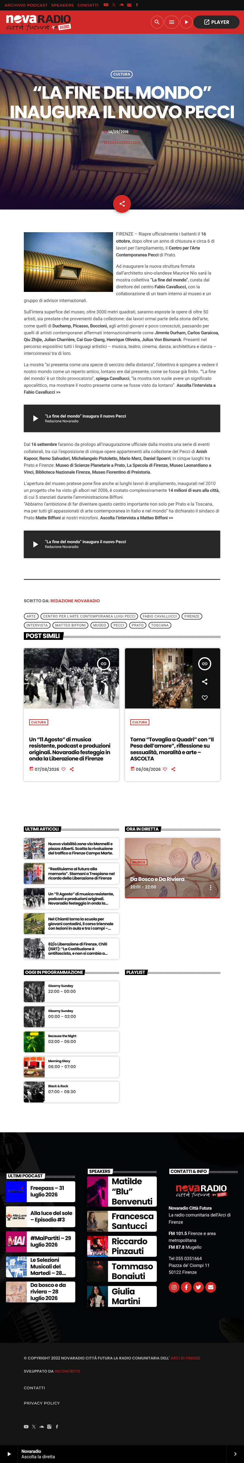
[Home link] (38, 22)
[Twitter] (198, 1287)
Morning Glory (59, 1061)
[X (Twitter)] (113, 5)
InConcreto (67, 1371)
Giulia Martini (126, 1297)
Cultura (121, 74)
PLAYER (216, 22)
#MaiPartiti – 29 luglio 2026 (50, 1242)
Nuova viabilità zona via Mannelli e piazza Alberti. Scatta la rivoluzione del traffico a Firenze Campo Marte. (80, 848)
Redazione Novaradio (75, 601)
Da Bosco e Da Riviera (157, 879)
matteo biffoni (70, 625)
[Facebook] (137, 5)
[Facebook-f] (186, 1287)
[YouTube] (106, 5)
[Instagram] (129, 5)
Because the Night (62, 1036)
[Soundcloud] (121, 5)
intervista (37, 625)
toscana (160, 625)
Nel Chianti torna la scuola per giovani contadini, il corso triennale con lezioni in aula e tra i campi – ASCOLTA (80, 926)
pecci (119, 625)
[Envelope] (210, 1287)
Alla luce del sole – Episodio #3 (51, 1217)
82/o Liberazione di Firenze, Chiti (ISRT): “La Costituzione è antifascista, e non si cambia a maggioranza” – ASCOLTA (77, 951)
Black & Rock (58, 1086)
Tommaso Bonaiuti (132, 1271)
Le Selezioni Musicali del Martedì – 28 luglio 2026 (46, 1269)
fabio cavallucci (160, 616)
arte (31, 616)
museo (99, 625)
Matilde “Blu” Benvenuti (132, 1191)
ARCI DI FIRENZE (185, 1358)
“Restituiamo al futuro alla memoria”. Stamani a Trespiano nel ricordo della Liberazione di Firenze (81, 873)
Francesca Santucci (133, 1221)
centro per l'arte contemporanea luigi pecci (89, 616)
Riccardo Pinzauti (129, 1246)
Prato (138, 625)
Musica (139, 862)
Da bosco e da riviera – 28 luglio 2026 (48, 1292)
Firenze (192, 616)
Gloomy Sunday (60, 986)
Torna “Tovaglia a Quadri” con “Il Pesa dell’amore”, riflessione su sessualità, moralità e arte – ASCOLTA (172, 749)
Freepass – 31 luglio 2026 (47, 1192)
